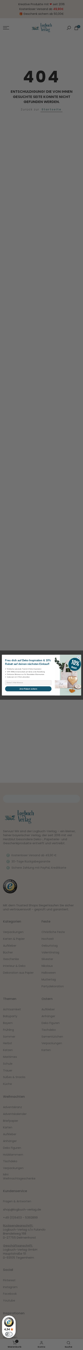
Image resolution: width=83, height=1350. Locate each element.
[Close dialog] (78, 657)
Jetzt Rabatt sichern (28, 689)
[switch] (8, 1334)
